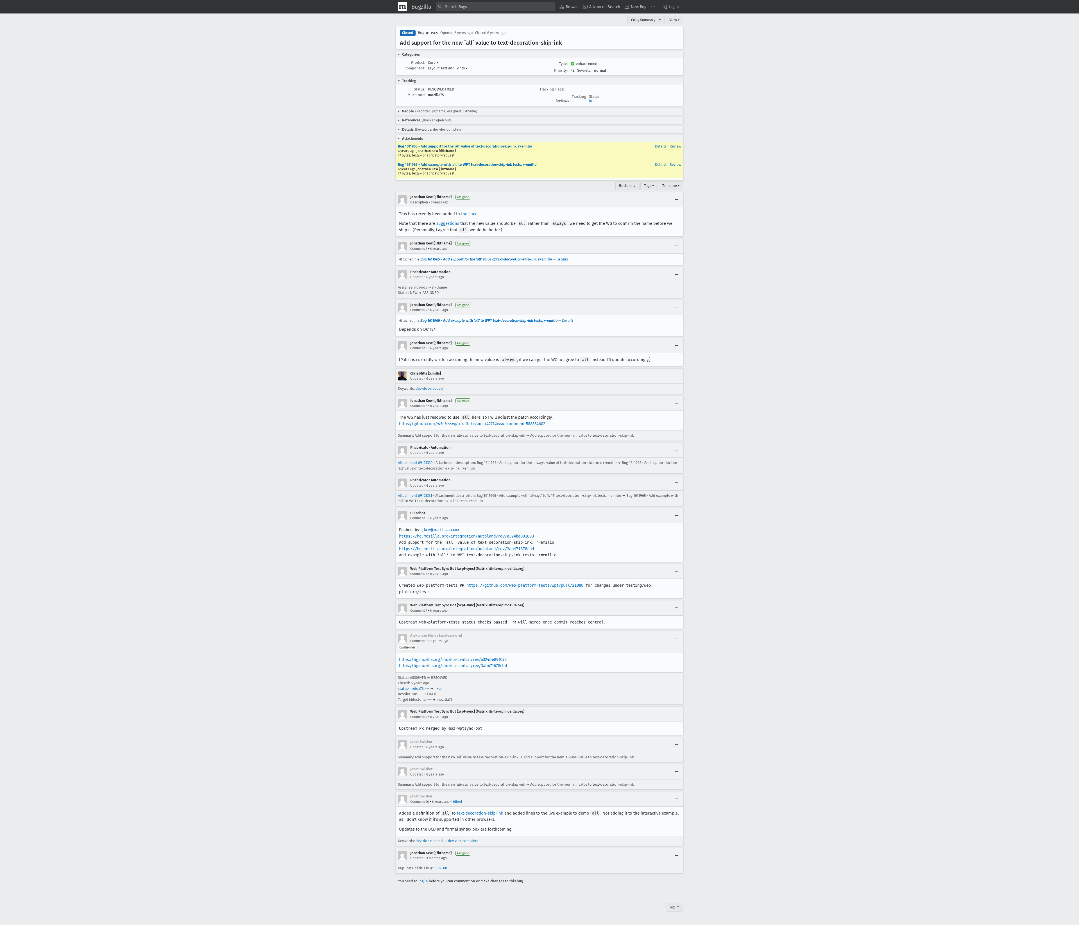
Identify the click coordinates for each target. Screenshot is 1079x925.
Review (675, 146)
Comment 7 (418, 611)
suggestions (447, 223)
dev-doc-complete (463, 841)
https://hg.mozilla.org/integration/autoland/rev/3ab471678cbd (466, 549)
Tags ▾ (649, 185)
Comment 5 (418, 518)
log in (423, 881)
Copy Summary (643, 20)
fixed (593, 101)
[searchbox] (495, 6)
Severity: (584, 70)
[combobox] (495, 6)
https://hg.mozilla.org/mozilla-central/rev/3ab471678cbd (453, 665)
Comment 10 (419, 802)
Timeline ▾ (671, 185)
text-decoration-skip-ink (480, 813)
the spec (469, 213)
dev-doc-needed (429, 388)
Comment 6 (418, 574)
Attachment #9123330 (415, 463)
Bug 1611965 (428, 33)
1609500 (440, 868)
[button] (670, 6)
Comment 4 (418, 406)
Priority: (561, 70)
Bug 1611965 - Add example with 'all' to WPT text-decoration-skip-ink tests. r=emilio (467, 164)
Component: (415, 68)
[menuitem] (569, 6)
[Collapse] (676, 199)
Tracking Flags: (552, 89)
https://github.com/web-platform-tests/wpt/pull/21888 (524, 585)
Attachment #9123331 (415, 495)
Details (661, 146)
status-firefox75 (410, 688)
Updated (416, 277)
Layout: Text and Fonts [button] (448, 68)
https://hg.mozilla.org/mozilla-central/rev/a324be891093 (453, 659)
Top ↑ (674, 907)
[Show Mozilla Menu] (402, 6)
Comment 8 (419, 641)
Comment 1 (418, 249)
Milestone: (416, 95)
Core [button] (433, 62)
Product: (418, 62)
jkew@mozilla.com (439, 529)
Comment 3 (418, 348)
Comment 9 (418, 717)
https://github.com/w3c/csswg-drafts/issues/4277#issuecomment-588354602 (472, 423)
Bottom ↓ (627, 185)
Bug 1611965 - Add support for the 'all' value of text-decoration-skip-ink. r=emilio (465, 146)
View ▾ (674, 20)
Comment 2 (418, 310)
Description (419, 202)
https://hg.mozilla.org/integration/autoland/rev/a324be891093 (466, 536)
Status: (419, 89)
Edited (457, 802)
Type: (563, 64)
